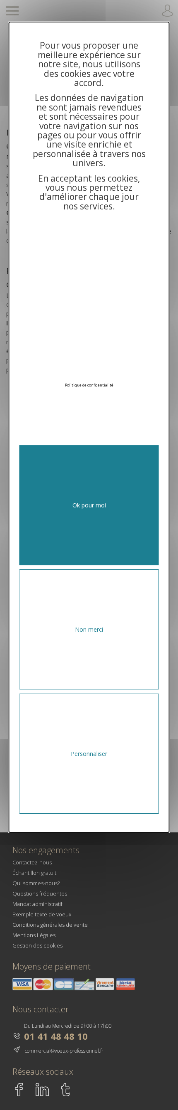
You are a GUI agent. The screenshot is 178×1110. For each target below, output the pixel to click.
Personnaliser (89, 754)
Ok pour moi (89, 505)
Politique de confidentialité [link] (89, 385)
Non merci (89, 629)
